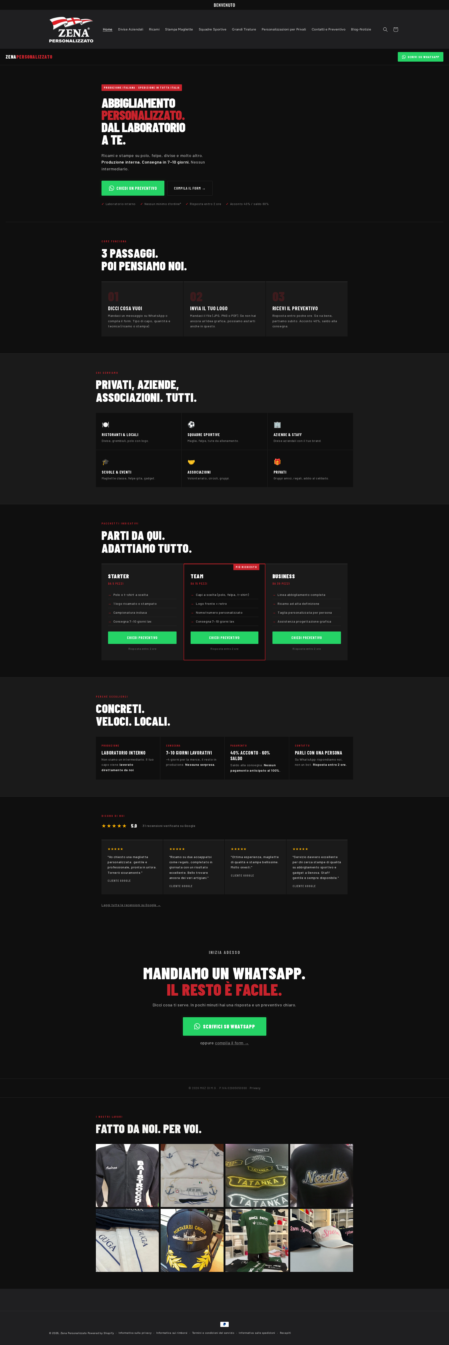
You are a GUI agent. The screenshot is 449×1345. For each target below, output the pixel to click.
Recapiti (285, 1332)
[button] (385, 29)
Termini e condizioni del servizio (213, 1332)
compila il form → (232, 1042)
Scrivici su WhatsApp (229, 1026)
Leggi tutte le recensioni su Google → (131, 905)
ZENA (29, 57)
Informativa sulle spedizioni (257, 1332)
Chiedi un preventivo (136, 188)
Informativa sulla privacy (135, 1332)
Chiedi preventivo (142, 637)
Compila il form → (190, 188)
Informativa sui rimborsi (172, 1332)
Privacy (255, 1088)
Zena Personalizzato (74, 1333)
